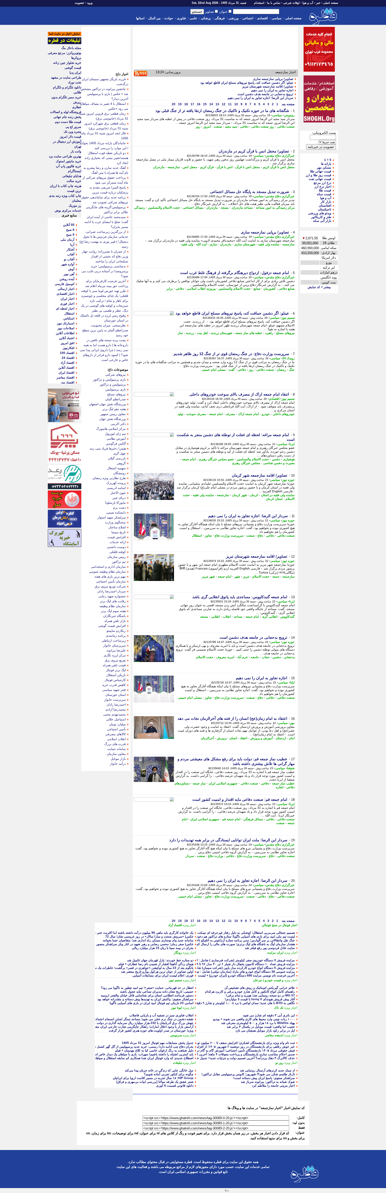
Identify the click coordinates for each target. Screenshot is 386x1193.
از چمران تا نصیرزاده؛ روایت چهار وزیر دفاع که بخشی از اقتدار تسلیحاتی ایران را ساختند (105, 256)
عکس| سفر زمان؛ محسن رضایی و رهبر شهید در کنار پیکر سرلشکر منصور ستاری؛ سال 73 (134, 944)
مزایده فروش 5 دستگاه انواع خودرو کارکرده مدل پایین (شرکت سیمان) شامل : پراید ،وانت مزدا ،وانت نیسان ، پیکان (219, 968)
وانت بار (76, 151)
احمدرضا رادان (116, 704)
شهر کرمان (239, 495)
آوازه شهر (67, 264)
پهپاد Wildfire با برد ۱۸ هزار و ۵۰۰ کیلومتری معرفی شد (258, 1023)
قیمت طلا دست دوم (68, 122)
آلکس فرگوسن (116, 443)
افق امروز (67, 343)
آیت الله (201, 244)
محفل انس (190, 167)
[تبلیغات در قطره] (64, 43)
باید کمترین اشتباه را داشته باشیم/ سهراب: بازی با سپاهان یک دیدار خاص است (142, 1054)
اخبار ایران (67, 298)
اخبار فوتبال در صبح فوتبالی (279, 925)
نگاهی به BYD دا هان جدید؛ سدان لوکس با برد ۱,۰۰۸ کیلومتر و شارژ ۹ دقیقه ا (244, 1003)
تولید (180, 414)
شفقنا (291, 768)
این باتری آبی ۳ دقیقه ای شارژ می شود (269, 1015)
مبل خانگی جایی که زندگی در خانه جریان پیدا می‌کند (159, 1070)
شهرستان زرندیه (221, 333)
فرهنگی (219, 18)
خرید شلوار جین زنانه (67, 62)
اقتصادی (262, 18)
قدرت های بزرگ (115, 744)
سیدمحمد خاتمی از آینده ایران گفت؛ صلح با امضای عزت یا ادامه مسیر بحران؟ (106, 222)
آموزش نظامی (116, 438)
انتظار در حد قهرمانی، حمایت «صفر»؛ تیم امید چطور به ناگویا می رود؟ (147, 988)
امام (292, 738)
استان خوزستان (115, 694)
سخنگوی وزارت (115, 522)
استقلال (197, 535)
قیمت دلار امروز (70, 136)
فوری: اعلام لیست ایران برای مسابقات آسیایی (162, 975)
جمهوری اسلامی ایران (223, 783)
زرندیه (190, 333)
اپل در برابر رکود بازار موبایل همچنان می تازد (265, 1030)
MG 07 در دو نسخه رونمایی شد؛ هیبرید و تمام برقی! (260, 995)
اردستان (281, 738)
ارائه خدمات (118, 542)
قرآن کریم (207, 167)
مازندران (159, 167)
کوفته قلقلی (117, 552)
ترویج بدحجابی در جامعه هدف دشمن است (265, 94)
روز (198, 126)
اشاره (279, 787)
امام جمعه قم (231, 819)
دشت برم (119, 507)
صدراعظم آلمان (115, 399)
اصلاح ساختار (117, 527)
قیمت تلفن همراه (114, 665)
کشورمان (269, 288)
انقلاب (227, 616)
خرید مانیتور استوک (68, 161)
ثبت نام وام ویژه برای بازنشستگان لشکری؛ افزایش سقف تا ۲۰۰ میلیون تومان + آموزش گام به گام (230, 1043)
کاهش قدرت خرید (114, 685)
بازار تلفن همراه (115, 621)
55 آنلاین (68, 225)
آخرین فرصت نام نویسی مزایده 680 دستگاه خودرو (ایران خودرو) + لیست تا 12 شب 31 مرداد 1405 (229, 975)
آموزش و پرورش (261, 738)
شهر (237, 576)
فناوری (181, 18)
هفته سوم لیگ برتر (113, 611)
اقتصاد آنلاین (66, 367)
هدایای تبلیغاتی (71, 176)
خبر (318, 2)
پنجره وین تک (72, 131)
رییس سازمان (116, 557)
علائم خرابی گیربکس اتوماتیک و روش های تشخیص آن (259, 988)
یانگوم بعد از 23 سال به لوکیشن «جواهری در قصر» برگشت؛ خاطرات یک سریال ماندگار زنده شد (130, 968)
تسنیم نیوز (288, 317)
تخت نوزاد (74, 82)
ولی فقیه (187, 244)
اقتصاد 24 (68, 358)
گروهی (121, 463)
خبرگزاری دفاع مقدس (280, 155)
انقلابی (215, 616)
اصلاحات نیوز (65, 328)
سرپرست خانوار (115, 699)
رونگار (178, 952)
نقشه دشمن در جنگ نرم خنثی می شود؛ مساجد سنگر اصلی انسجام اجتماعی (143, 1019)
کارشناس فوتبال (115, 680)
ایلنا (292, 682)
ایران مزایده (275, 952)
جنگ (292, 369)
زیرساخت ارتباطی (114, 640)
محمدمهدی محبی (114, 714)
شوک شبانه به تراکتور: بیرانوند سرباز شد (268, 1082)
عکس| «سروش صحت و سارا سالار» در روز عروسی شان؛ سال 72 (149, 936)
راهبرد (269, 333)
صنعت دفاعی (286, 126)
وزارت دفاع (215, 856)
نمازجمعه (174, 167)
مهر (292, 723)
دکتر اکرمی (118, 424)
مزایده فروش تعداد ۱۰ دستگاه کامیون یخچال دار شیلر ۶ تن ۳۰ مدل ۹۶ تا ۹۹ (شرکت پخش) (235, 964)
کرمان (254, 495)
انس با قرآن (225, 167)
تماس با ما (273, 2)
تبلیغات (177, 1062)
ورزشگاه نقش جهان (112, 419)
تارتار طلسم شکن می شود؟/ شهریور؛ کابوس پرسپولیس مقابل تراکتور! (248, 1074)
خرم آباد (242, 657)
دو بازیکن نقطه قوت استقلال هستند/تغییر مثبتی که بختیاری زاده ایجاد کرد (106, 158)
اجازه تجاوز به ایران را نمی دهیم (272, 90)
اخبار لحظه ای (65, 308)
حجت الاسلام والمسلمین (164, 207)
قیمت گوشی (73, 67)
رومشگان (119, 473)
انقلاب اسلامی (116, 739)
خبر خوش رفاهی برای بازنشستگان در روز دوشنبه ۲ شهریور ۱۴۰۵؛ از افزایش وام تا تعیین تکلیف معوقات (226, 1046)
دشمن (276, 459)
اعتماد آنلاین (66, 338)
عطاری (76, 107)
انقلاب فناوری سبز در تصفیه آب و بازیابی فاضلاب (161, 1015)
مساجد (238, 616)
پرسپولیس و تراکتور (113, 384)
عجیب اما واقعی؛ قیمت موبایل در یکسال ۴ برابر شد (261, 1026)
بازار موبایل (118, 758)
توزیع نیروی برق (115, 660)
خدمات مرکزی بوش (68, 210)
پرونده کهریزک (116, 483)
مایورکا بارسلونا (115, 502)
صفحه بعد (288, 104)
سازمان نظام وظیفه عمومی (107, 571)
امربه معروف (225, 657)
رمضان (281, 369)
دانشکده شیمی (116, 512)
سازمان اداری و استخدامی (108, 566)
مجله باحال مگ (71, 48)
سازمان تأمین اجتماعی (111, 581)
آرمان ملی (67, 239)
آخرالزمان (207, 738)
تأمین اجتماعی (116, 729)
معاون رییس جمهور (113, 414)
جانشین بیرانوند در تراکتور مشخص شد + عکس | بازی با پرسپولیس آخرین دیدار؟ (104, 94)
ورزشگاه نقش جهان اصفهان (107, 404)
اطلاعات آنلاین (65, 333)
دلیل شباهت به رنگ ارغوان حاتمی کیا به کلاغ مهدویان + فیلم (154, 1050)
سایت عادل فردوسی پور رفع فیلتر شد (270, 948)
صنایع (257, 288)
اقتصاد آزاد (175, 925)
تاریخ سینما (118, 532)
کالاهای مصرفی (115, 734)
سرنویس (176, 1035)
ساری (213, 244)
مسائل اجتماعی (193, 207)
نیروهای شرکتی (115, 374)
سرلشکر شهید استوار (111, 517)
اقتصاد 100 (67, 353)
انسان (233, 738)
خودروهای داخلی (284, 414)
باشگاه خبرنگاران (114, 616)
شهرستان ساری (244, 244)
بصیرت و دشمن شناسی (279, 463)
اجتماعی (247, 18)
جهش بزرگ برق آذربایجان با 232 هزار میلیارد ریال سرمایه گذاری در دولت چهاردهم (139, 1023)
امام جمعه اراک (248, 414)
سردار (190, 856)
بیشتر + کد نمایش (319, 287)
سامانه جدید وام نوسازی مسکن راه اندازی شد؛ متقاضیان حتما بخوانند (148, 940)
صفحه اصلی (330, 2)
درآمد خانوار (118, 763)
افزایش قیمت (116, 537)
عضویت (79, 2)
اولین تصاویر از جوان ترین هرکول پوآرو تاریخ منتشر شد (157, 971)
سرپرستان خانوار (114, 645)
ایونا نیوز (176, 1007)
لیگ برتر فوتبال (116, 670)
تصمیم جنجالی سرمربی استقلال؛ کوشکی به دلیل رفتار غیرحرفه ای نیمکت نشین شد (240, 932)
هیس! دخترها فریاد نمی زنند (108, 448)
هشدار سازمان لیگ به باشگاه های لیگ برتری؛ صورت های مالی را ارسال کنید (245, 944)
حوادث (168, 18)
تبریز (246, 576)
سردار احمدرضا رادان (111, 591)
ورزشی (234, 18)
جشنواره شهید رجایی (112, 596)
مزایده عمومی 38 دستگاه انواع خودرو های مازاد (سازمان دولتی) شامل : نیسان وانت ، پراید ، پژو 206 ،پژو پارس (221, 971)
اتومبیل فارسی (64, 284)
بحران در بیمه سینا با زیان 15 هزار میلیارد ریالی (162, 948)
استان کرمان (274, 499)
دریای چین (119, 497)
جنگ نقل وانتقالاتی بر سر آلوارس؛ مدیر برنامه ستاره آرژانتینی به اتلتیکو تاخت (244, 940)
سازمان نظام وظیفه (112, 606)
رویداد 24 (288, 358)
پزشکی (206, 18)
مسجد (225, 207)
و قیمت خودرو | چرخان (268, 980)
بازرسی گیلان (117, 458)
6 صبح (70, 229)
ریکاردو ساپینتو (116, 630)
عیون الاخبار (118, 493)
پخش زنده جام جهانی (67, 117)
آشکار (70, 249)
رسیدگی (139, 207)
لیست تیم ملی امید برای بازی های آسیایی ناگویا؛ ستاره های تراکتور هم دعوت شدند (241, 936)
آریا (72, 244)
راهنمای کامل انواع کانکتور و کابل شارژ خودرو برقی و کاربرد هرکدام (250, 991)
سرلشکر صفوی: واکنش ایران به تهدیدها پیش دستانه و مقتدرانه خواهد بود (145, 999)
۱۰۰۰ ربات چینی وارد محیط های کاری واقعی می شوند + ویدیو (254, 1019)
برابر (169, 288)
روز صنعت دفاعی (262, 126)
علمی (193, 18)
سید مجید (231, 126)
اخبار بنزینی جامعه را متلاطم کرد (273, 1085)
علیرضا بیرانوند (116, 650)
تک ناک (278, 1007)
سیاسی (276, 18)
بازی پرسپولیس (115, 389)
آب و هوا (307, 2)
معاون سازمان (116, 754)
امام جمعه (216, 414)
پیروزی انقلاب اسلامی (201, 288)
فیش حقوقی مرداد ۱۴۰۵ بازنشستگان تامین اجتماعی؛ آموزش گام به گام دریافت (242, 1050)
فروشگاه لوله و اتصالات (65, 112)
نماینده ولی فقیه (268, 244)
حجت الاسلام (260, 576)
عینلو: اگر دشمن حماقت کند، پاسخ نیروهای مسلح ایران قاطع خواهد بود (246, 82)
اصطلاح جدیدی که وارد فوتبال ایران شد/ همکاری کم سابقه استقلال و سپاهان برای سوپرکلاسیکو (131, 1058)
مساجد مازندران (242, 207)
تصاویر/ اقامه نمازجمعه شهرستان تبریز (267, 86)
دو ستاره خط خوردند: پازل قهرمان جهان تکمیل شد (160, 960)
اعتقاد (243, 738)
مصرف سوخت (196, 414)
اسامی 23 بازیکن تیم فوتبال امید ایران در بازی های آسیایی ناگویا (151, 1003)
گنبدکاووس (287, 616)
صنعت (218, 126)
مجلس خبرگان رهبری (246, 463)
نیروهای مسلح (285, 333)
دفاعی (244, 126)
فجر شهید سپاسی (114, 690)
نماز (180, 333)
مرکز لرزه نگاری (115, 655)
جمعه (275, 576)
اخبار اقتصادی (65, 294)
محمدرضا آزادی (115, 709)
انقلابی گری (269, 616)
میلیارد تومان (117, 724)
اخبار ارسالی (66, 289)
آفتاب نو (69, 259)
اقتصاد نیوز (67, 382)
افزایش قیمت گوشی (112, 626)
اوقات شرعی (291, 2)
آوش (71, 269)
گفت (232, 369)
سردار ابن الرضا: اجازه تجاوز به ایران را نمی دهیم (260, 98)
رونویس (289, 115)
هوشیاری (289, 459)
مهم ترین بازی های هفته (110, 576)
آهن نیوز (69, 274)
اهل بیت (202, 333)
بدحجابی (289, 657)
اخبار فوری (67, 303)
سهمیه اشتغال (116, 468)
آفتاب (70, 254)
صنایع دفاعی (287, 288)
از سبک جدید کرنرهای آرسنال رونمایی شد (267, 1070)
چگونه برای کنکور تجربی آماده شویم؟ (168, 1074)
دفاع (260, 535)
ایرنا (292, 444)
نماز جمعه (199, 783)
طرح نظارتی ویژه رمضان (109, 478)
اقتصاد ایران (66, 372)
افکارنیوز (68, 348)
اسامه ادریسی (116, 488)
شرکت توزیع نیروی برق (110, 586)
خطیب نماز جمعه (283, 783)
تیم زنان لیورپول (115, 433)
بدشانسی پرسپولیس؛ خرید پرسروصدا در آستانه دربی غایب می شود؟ (105, 271)
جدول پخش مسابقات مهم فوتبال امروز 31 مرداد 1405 (157, 1043)
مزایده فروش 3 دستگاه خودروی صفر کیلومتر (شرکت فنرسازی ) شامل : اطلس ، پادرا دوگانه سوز (230, 960)
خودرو (266, 414)
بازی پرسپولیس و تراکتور (109, 379)
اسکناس (68, 318)
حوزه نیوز (288, 480)
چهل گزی (119, 453)
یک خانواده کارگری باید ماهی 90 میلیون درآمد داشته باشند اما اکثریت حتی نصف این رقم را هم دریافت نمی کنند (120, 932)
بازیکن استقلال (116, 675)
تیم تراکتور (119, 561)
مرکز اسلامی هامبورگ (111, 429)
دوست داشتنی (116, 547)
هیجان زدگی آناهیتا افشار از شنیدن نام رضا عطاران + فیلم (155, 964)
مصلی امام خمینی (214, 369)
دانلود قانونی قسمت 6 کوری (174, 1085)
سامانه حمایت (116, 749)
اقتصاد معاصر (65, 377)
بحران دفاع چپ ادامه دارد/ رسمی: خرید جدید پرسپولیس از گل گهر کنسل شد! (142, 1046)
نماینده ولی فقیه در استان (278, 495)
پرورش (222, 738)
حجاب (266, 657)
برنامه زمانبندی (116, 635)
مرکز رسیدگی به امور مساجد (275, 207)
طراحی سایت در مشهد (66, 77)
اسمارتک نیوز (65, 323)
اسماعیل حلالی (116, 719)
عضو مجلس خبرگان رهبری (216, 459)
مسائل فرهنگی (253, 819)
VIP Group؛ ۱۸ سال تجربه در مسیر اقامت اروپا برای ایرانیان (153, 1078)
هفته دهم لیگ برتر (114, 409)
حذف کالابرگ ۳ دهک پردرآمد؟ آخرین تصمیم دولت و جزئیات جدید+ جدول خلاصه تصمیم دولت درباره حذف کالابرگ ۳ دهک (216, 1058)
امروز (207, 126)
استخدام (259, 2)
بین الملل (154, 18)
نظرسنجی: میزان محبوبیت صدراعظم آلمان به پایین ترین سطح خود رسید (105, 330)
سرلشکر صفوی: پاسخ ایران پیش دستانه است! (264, 1078)
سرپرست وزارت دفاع (229, 535)
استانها (140, 18)
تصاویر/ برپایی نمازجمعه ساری (273, 79)
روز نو (279, 1062)
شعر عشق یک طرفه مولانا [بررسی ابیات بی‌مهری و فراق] (154, 1082)
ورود (89, 2)
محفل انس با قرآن (247, 167)
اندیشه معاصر (274, 1035)
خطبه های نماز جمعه (248, 333)
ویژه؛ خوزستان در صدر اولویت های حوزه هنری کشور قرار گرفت (151, 1030)
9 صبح (70, 234)
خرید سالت (74, 181)
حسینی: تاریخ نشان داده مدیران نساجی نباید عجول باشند (156, 991)
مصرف (230, 414)
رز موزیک (75, 205)
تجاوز (208, 535)
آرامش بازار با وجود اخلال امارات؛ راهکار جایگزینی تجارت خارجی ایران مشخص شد (138, 1026)
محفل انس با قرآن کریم (279, 167)
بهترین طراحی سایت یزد (65, 156)
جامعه (255, 657)
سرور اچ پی (73, 127)
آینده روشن (66, 279)
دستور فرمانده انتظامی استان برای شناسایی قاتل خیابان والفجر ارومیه (147, 995)
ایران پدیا (75, 72)
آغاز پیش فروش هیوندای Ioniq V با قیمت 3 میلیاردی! (260, 999)
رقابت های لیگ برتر (113, 601)
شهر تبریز (208, 576)
